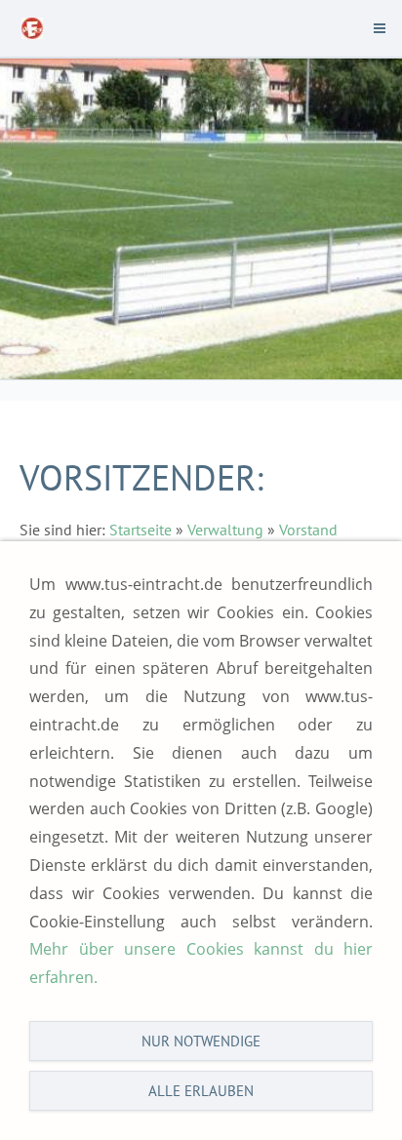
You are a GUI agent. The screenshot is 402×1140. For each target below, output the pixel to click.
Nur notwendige (201, 1041)
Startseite (140, 529)
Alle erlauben (201, 1090)
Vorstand (308, 529)
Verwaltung (225, 529)
